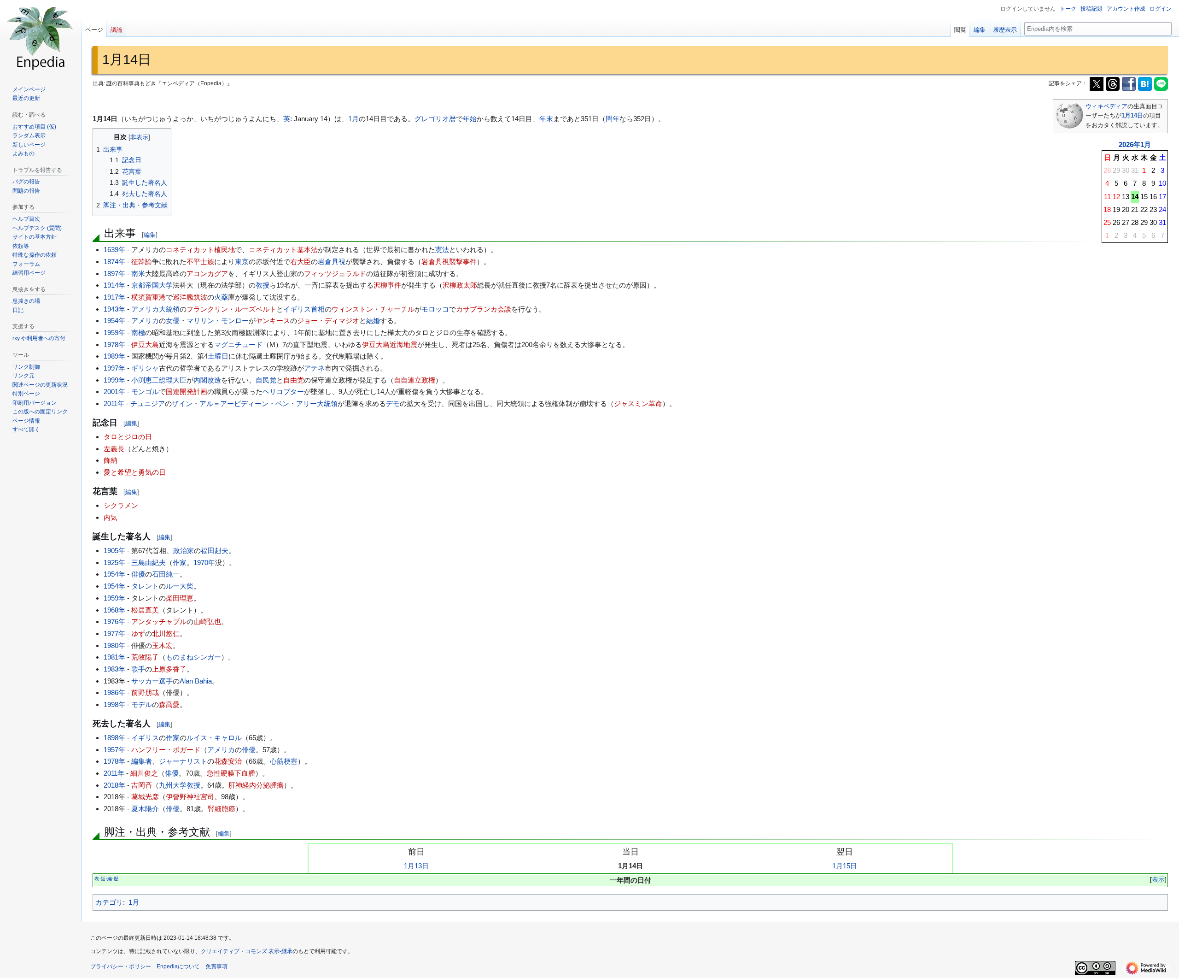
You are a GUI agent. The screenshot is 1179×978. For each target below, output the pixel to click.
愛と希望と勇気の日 (135, 472)
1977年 (114, 633)
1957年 (114, 750)
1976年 (114, 621)
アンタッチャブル (159, 621)
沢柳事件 (387, 285)
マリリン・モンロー (218, 320)
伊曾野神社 (183, 797)
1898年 (114, 738)
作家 (180, 562)
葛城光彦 (145, 797)
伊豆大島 (145, 344)
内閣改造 (207, 380)
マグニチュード (238, 344)
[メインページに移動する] (40, 37)
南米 (138, 273)
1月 (1145, 144)
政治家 (183, 550)
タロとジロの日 (128, 437)
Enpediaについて (178, 966)
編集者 (141, 761)
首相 (318, 309)
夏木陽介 (145, 809)
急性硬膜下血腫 (231, 773)
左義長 (114, 449)
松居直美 (145, 610)
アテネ (314, 368)
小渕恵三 (145, 380)
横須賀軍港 (148, 297)
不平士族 (200, 261)
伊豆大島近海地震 (389, 344)
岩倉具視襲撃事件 (449, 261)
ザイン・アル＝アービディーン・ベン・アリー (244, 403)
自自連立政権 (414, 380)
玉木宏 (162, 645)
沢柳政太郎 (460, 285)
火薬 (221, 297)
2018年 (114, 785)
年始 (470, 119)
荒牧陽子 (145, 657)
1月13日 (416, 866)
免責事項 (216, 966)
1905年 (114, 550)
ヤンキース (273, 320)
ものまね (179, 657)
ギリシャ (145, 368)
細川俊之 (144, 773)
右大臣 (300, 261)
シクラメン (121, 505)
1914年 (114, 285)
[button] (26, 429)
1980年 (114, 645)
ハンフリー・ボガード (165, 750)
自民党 (266, 380)
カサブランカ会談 (483, 309)
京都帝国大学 (152, 285)
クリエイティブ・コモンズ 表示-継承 (246, 951)
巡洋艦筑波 (190, 297)
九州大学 (173, 785)
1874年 (114, 261)
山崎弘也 (207, 621)
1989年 (114, 356)
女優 (173, 320)
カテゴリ (109, 902)
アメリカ (145, 309)
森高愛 (169, 704)
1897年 (114, 273)
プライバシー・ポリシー (120, 966)
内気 (110, 517)
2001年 (114, 391)
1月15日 (844, 866)
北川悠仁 (166, 633)
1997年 (114, 368)
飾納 (110, 460)
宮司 (207, 797)
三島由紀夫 (148, 562)
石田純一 (166, 574)
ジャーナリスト (183, 761)
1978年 (114, 344)
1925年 (114, 562)
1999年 (114, 380)
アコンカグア (207, 273)
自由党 (293, 380)
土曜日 (218, 356)
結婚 (373, 320)
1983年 (114, 669)
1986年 (114, 692)
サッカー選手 (152, 681)
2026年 (1129, 144)
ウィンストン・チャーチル (373, 309)
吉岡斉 (141, 785)
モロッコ (435, 309)
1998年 (114, 704)
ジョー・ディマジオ (328, 320)
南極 (138, 332)
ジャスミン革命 (638, 403)
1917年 (114, 297)
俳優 (138, 574)
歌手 (138, 669)
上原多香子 (169, 669)
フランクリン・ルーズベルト (231, 309)
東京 (242, 261)
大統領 (169, 309)
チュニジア (147, 403)
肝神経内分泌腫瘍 (256, 785)
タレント (145, 586)
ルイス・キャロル (214, 738)
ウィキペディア (1106, 106)
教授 (262, 285)
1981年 (114, 657)
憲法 (442, 249)
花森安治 (228, 761)
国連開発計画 (186, 391)
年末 (546, 119)
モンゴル (145, 391)
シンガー (207, 657)
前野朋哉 (145, 692)
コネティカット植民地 (200, 249)
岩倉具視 (331, 261)
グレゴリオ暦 (435, 119)
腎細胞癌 (221, 809)
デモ (393, 403)
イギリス (297, 309)
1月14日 (1132, 115)
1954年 (114, 320)
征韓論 (141, 261)
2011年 (114, 403)
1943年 (114, 309)
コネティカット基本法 (283, 249)
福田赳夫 (214, 550)
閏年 (612, 119)
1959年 (114, 332)
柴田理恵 (179, 598)
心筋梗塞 (284, 761)
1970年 (204, 562)
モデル (141, 704)
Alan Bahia (196, 681)
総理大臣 (173, 380)
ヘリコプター (283, 391)
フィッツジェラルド (335, 273)
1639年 (114, 249)
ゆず (138, 633)
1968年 (114, 610)
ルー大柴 (179, 586)
